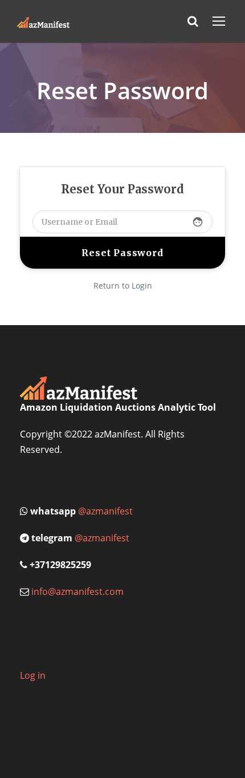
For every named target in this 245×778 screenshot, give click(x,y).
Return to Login (122, 285)
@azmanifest (105, 511)
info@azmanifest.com (77, 591)
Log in (33, 675)
